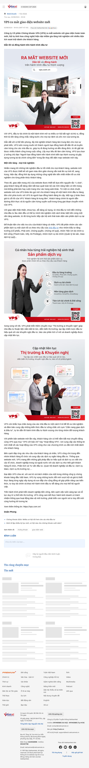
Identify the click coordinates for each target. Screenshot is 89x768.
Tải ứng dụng (57, 752)
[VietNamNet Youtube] (65, 748)
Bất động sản (26, 700)
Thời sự (5, 682)
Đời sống (24, 672)
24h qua (69, 691)
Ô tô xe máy (25, 691)
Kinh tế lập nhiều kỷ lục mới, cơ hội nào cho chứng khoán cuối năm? (34, 523)
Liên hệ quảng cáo (55, 714)
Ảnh (67, 672)
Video (68, 677)
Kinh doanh (11, 14)
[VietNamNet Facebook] (60, 748)
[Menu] (3, 6)
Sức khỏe (24, 682)
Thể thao (5, 696)
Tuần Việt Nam (49, 672)
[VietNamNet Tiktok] (70, 748)
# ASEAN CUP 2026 (28, 7)
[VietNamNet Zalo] (75, 748)
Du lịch (23, 696)
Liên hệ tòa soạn (27, 729)
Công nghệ (25, 686)
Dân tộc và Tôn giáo (10, 691)
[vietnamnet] (12, 8)
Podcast (69, 686)
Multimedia (70, 682)
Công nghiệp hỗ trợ (51, 677)
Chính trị (5, 677)
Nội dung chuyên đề (51, 696)
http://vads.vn (58, 729)
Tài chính (23, 14)
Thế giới (5, 705)
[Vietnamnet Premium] (9, 673)
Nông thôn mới (49, 686)
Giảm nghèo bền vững (52, 682)
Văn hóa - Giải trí (27, 677)
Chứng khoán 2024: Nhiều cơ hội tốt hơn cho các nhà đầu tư (30, 519)
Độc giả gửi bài (77, 752)
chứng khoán (23, 530)
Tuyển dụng (67, 756)
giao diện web (37, 530)
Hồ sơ (46, 705)
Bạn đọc (24, 705)
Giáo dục (5, 700)
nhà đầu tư (54, 228)
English (46, 700)
